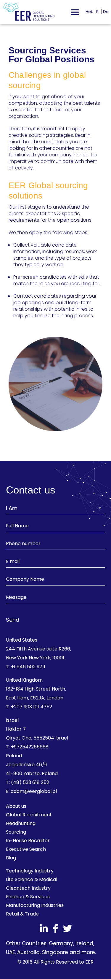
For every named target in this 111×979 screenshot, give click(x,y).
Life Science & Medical (31, 879)
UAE (10, 952)
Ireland (84, 943)
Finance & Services (28, 896)
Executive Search (26, 849)
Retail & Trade (22, 913)
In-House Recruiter (28, 840)
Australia (28, 952)
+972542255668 (30, 746)
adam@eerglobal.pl (34, 791)
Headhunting (21, 823)
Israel (12, 720)
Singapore (55, 952)
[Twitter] (67, 928)
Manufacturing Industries (35, 905)
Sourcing (16, 832)
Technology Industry (30, 870)
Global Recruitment (29, 814)
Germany (61, 943)
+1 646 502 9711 (28, 666)
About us (16, 806)
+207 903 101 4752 (31, 706)
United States (21, 640)
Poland (14, 755)
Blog (11, 857)
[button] (74, 12)
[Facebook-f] (55, 928)
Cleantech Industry (28, 888)
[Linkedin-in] (43, 928)
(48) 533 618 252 (30, 782)
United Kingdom (24, 680)
